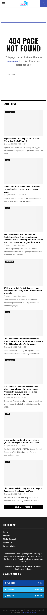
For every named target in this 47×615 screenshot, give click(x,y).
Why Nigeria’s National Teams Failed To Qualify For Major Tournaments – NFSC (22, 442)
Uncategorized (10, 112)
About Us (6, 536)
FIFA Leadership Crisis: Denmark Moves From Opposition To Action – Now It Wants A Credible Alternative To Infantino (23, 341)
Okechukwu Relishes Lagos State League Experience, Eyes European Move (23, 490)
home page (12, 61)
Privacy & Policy (9, 546)
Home (5, 532)
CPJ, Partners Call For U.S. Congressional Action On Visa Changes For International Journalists (23, 290)
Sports (8, 160)
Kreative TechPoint (29, 612)
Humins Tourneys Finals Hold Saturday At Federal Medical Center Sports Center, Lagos (22, 189)
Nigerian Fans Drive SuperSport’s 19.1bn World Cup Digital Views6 (22, 140)
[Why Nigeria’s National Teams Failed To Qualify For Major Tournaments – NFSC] (23, 425)
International (9, 261)
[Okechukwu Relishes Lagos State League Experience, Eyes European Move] (23, 473)
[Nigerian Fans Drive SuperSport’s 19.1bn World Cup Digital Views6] (23, 123)
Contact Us (7, 543)
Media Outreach (9, 539)
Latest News (10, 103)
